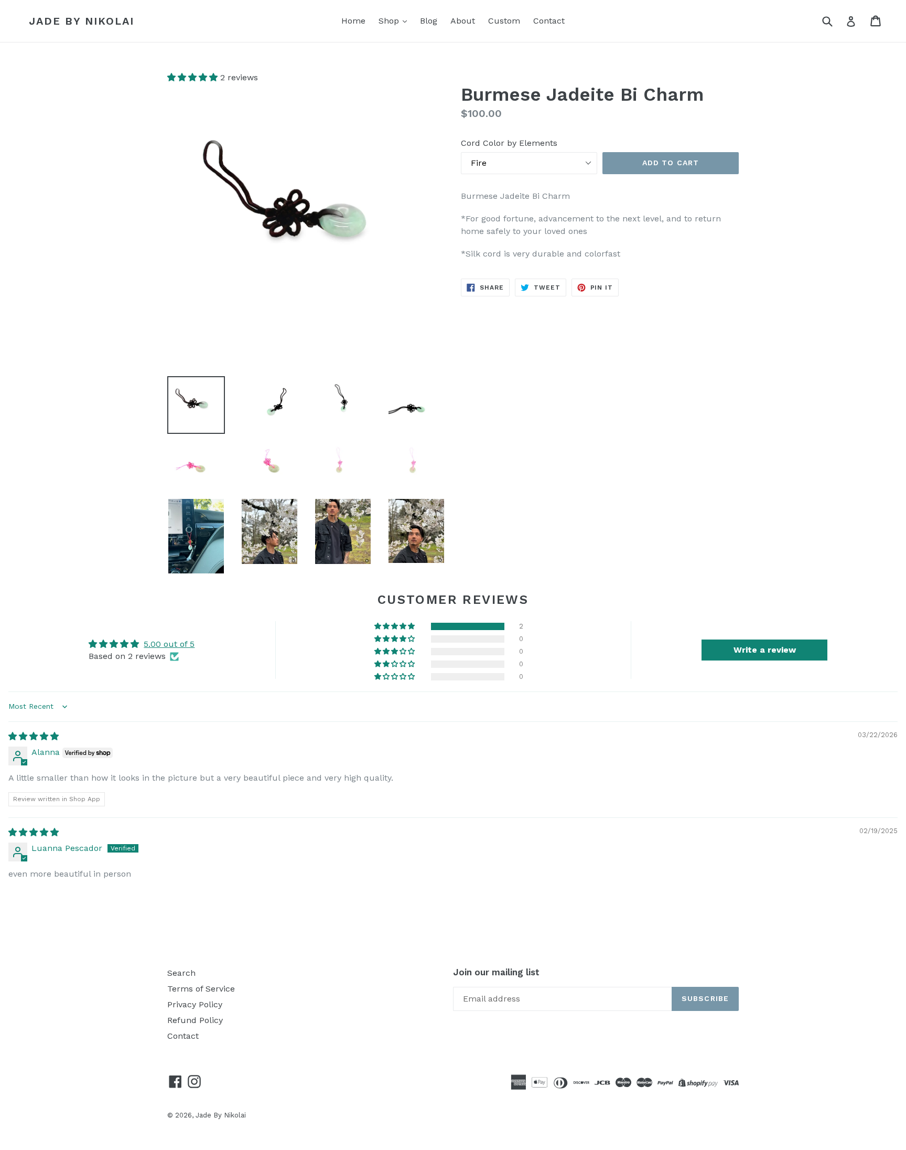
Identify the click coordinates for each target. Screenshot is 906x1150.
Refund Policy (195, 1020)
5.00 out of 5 (169, 644)
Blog (428, 21)
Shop (390, 21)
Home (353, 21)
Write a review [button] (765, 650)
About (462, 21)
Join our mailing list (496, 972)
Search (181, 973)
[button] (193, 77)
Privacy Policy (194, 1004)
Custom (504, 21)
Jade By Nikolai (81, 21)
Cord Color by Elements (509, 143)
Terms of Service (201, 989)
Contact (549, 21)
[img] (33, 736)
